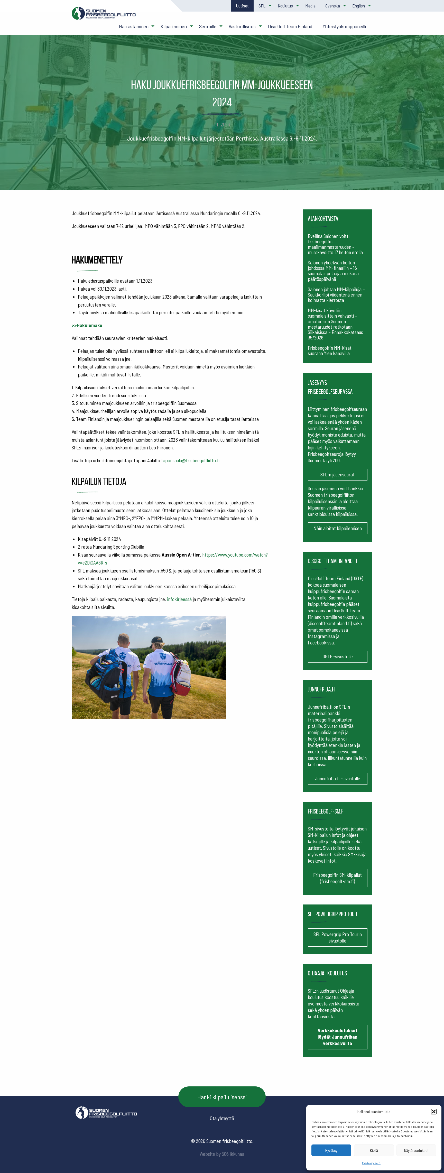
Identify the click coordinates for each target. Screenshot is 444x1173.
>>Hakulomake (87, 325)
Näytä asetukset (416, 1150)
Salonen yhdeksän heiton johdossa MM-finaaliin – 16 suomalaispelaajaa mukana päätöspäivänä (333, 271)
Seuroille (207, 26)
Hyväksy (331, 1150)
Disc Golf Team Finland (290, 26)
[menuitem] (242, 6)
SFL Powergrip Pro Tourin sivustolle (337, 937)
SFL (261, 5)
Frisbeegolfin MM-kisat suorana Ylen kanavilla (329, 350)
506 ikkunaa (233, 1154)
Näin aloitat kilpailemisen (337, 528)
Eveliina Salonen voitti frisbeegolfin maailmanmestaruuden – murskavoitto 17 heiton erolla (335, 244)
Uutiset (242, 5)
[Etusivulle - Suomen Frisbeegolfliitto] (104, 16)
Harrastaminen (134, 26)
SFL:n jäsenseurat (337, 474)
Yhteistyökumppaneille (344, 26)
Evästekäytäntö (371, 1163)
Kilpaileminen (174, 26)
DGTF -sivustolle (337, 656)
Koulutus (285, 5)
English (358, 5)
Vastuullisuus (242, 26)
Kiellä (374, 1150)
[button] (433, 1111)
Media (310, 5)
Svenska (332, 5)
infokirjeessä (179, 599)
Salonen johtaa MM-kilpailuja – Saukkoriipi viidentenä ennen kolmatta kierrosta (336, 294)
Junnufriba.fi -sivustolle (337, 778)
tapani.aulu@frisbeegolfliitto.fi (190, 460)
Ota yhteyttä (222, 1118)
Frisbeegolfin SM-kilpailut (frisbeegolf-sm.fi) (337, 878)
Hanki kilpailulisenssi (222, 1097)
